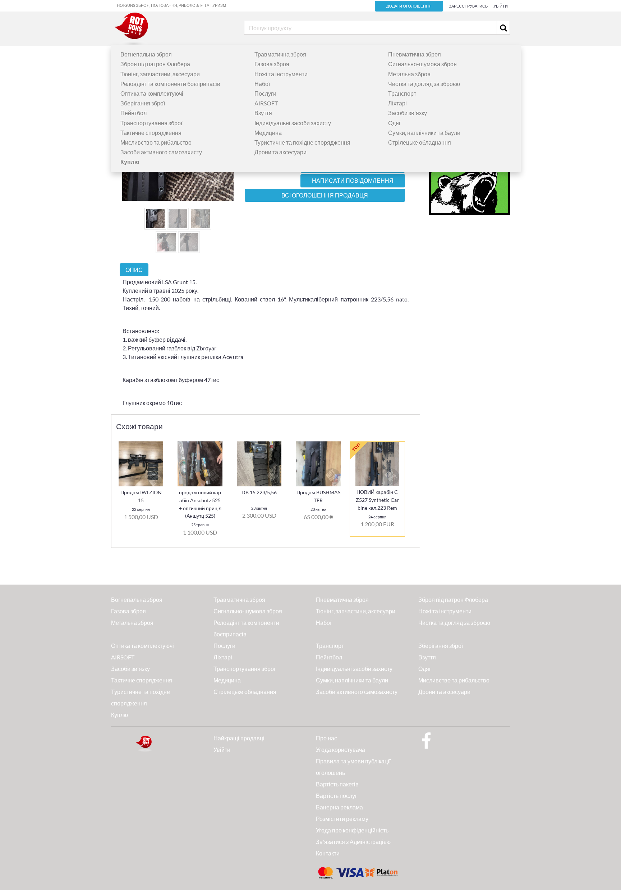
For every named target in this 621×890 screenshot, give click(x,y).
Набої (262, 83)
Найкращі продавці (238, 738)
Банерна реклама (339, 807)
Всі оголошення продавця (324, 195)
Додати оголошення (409, 6)
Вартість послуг (336, 795)
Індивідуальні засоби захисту (292, 122)
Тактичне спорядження (150, 132)
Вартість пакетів (337, 784)
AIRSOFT (266, 103)
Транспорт (402, 93)
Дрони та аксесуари (280, 152)
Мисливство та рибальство (156, 142)
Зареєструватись (468, 6)
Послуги (265, 93)
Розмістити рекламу (342, 818)
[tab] (134, 269)
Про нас (326, 738)
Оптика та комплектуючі (151, 93)
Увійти (500, 6)
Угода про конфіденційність (352, 830)
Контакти (328, 853)
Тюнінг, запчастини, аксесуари (160, 74)
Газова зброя (271, 63)
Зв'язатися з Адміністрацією (353, 841)
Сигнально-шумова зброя (422, 63)
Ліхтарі (397, 103)
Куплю (119, 714)
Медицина (268, 132)
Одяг (394, 122)
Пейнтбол (133, 112)
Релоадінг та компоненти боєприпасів (170, 83)
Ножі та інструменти (281, 74)
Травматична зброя (280, 54)
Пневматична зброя (414, 54)
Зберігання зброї (142, 103)
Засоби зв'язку (407, 112)
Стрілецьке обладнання (419, 142)
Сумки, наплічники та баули (424, 132)
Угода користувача (340, 749)
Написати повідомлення (353, 180)
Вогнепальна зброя (146, 54)
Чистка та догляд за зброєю (424, 83)
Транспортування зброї (151, 122)
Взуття (263, 112)
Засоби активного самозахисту (161, 152)
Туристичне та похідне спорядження (302, 142)
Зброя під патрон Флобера (155, 63)
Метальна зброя (409, 74)
